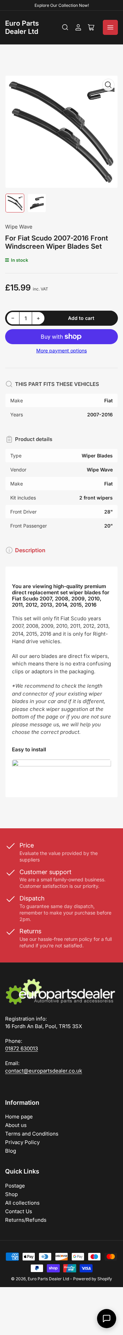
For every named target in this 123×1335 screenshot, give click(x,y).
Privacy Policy (22, 1142)
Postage (15, 1185)
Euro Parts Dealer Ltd (22, 27)
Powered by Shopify (92, 1278)
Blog (10, 1151)
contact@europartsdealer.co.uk (43, 1070)
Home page (19, 1116)
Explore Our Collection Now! (62, 5)
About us (16, 1125)
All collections (22, 1203)
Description (30, 550)
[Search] (65, 27)
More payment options (61, 350)
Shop (11, 1194)
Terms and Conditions (31, 1133)
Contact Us (18, 1211)
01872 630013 (21, 1048)
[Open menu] (110, 27)
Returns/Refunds (25, 1220)
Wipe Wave (18, 226)
